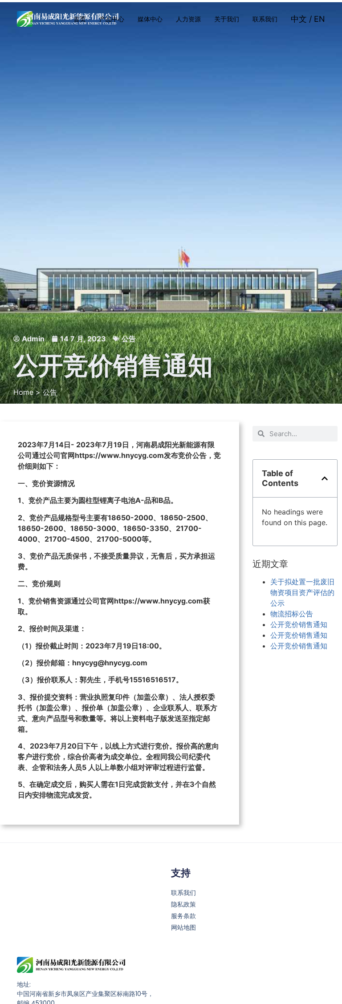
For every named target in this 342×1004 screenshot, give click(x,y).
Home (23, 392)
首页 (79, 19)
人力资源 (188, 19)
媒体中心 (150, 19)
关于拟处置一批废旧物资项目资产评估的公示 (302, 592)
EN (319, 19)
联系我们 (264, 19)
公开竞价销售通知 (298, 624)
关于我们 (226, 19)
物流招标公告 (291, 613)
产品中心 (111, 19)
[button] (324, 478)
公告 (129, 338)
